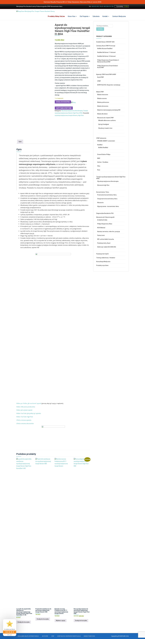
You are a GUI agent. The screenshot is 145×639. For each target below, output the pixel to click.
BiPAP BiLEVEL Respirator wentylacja (108, 85)
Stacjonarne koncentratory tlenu (107, 198)
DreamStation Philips (103, 154)
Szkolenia (96, 16)
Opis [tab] (20, 141)
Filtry (98, 166)
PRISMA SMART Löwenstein (106, 141)
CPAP (99, 81)
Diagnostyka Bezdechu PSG (105, 213)
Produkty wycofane (102, 265)
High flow (81, 115)
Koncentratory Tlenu (102, 192)
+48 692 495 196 (96, 6)
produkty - (122, 6)
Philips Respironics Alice (104, 224)
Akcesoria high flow (103, 185)
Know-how (72, 16)
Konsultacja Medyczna (103, 261)
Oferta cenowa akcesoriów (25, 423)
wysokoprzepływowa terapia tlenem (66, 115)
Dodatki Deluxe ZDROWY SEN (105, 42)
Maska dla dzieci (102, 114)
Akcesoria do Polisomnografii (105, 217)
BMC (98, 158)
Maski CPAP (100, 92)
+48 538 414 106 (108, 6)
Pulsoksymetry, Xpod (103, 243)
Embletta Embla (102, 220)
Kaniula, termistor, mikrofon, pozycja (108, 231)
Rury (98, 170)
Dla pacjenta (84, 16)
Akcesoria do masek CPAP (105, 117)
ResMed (99, 145)
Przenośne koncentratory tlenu (107, 195)
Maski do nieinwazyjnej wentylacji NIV (108, 110)
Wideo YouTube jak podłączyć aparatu (28, 413)
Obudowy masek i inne (105, 128)
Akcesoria (100, 202)
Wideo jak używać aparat (24, 410)
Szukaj (100, 29)
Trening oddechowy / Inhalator (105, 257)
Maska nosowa (102, 98)
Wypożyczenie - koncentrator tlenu (108, 206)
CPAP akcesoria (101, 138)
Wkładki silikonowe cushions (107, 120)
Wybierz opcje (60, 620)
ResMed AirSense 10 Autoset (106, 56)
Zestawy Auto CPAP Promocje (105, 46)
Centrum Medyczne (119, 16)
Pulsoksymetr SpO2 (102, 254)
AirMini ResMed (103, 147)
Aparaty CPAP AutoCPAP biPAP (106, 74)
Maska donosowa (102, 106)
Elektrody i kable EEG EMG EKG (106, 247)
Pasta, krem (101, 235)
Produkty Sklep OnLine (56, 16)
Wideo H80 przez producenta (25, 407)
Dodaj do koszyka (63, 102)
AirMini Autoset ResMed (104, 48)
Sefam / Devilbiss (102, 162)
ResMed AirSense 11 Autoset (106, 52)
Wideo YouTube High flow (24, 417)
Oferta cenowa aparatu (23, 420)
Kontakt (105, 16)
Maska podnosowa (103, 102)
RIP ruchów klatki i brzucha (105, 239)
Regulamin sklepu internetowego (28, 636)
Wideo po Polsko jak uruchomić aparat (28, 403)
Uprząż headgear (103, 124)
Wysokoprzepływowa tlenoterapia (72, 110)
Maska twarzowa (102, 94)
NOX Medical (101, 227)
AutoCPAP (100, 77)
